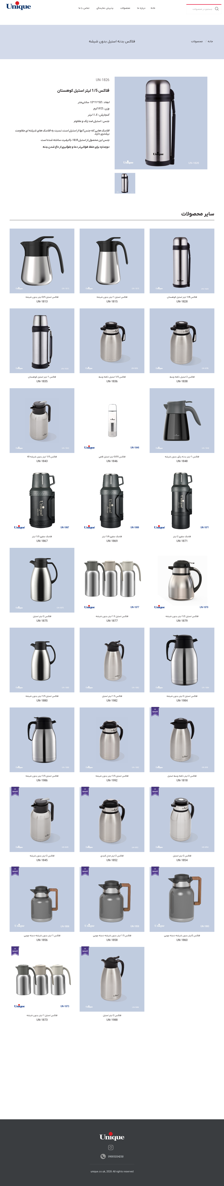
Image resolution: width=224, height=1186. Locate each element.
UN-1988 (112, 1020)
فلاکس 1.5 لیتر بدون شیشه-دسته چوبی (112, 935)
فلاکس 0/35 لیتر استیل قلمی (112, 456)
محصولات (125, 8)
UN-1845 (42, 860)
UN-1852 (112, 860)
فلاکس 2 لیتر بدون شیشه (42, 855)
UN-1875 (42, 621)
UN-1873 (42, 1020)
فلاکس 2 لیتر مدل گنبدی (112, 855)
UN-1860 (182, 940)
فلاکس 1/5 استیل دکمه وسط (112, 376)
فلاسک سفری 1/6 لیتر (112, 536)
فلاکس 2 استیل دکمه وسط (182, 376)
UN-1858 (112, 940)
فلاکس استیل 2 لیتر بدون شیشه (182, 696)
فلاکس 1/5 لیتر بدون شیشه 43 (42, 456)
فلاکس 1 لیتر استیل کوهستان (42, 376)
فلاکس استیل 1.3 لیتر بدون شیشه (112, 616)
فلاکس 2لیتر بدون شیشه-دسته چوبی (182, 935)
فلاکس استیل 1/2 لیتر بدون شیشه (182, 616)
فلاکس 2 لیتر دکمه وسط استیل (182, 776)
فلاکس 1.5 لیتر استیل (112, 696)
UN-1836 (112, 381)
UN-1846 (112, 461)
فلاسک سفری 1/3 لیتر (42, 536)
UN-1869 (112, 541)
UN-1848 (182, 461)
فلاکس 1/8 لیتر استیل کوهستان (182, 297)
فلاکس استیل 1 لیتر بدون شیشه (112, 297)
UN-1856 (42, 940)
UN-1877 (112, 621)
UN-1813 (42, 302)
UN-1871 (182, 541)
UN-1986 (42, 780)
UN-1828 (182, 302)
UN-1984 (182, 701)
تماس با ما (84, 8)
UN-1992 (112, 780)
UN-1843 (42, 461)
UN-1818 (182, 780)
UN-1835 (42, 381)
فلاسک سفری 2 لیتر (182, 536)
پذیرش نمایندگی (104, 8)
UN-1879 (182, 621)
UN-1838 (182, 381)
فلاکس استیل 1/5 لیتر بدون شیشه (42, 696)
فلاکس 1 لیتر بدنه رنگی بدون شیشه (182, 456)
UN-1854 (182, 860)
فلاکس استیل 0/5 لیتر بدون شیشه (42, 297)
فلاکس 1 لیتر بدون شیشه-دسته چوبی (42, 935)
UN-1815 (112, 302)
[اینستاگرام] (110, 1147)
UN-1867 (42, 541)
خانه (153, 8)
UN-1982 (112, 701)
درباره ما (141, 8)
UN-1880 (42, 701)
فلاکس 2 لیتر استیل (42, 616)
